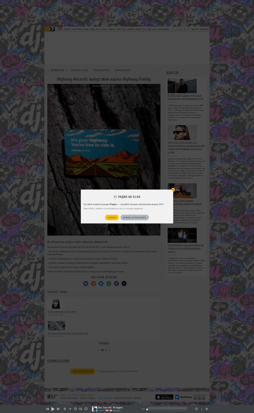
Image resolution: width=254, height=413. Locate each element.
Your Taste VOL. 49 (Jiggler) (110, 407)
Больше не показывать (134, 217)
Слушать (112, 217)
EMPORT (101, 410)
